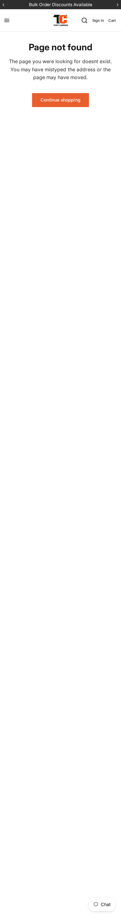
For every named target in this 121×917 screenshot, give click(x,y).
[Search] (84, 20)
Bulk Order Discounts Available (60, 4)
